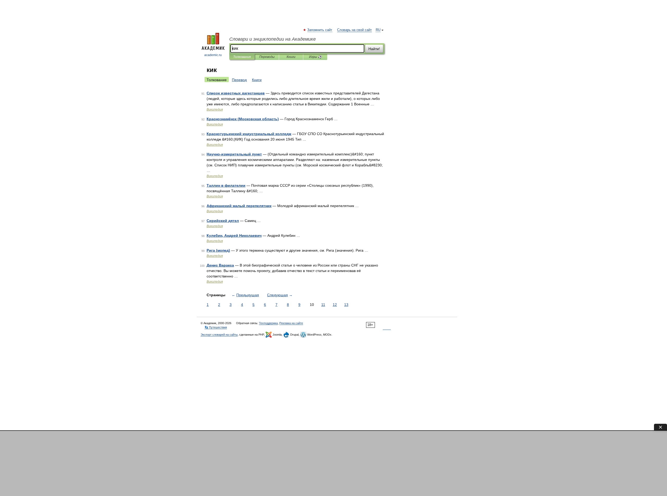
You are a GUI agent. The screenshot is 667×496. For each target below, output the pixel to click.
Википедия (215, 109)
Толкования (242, 57)
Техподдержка (268, 323)
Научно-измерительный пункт (234, 154)
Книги (291, 57)
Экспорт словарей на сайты (219, 334)
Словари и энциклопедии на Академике (272, 39)
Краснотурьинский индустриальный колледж (249, 134)
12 (335, 305)
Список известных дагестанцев (236, 93)
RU (378, 30)
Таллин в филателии (226, 185)
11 (323, 305)
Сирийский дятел (223, 221)
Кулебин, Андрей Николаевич (234, 235)
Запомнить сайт (320, 30)
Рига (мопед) (218, 250)
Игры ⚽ (315, 57)
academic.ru (213, 55)
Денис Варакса (220, 265)
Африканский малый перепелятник (239, 206)
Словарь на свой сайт (354, 30)
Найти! (374, 49)
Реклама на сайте (291, 323)
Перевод (239, 80)
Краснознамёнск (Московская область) (243, 119)
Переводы (267, 57)
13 (346, 305)
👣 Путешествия (216, 327)
